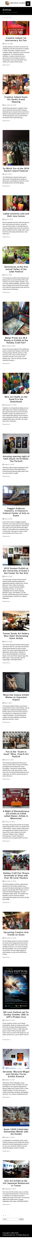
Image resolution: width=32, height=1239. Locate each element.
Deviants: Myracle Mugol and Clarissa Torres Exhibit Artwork (16, 1074)
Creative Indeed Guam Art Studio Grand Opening (16, 99)
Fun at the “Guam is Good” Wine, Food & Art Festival (16, 754)
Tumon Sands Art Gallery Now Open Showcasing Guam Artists (16, 636)
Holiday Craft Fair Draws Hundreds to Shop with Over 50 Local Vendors (16, 875)
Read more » (6, 65)
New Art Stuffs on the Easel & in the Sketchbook (16, 399)
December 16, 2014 (10, 881)
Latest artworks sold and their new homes (16, 214)
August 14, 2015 (9, 464)
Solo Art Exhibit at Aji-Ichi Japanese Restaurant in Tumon (16, 1183)
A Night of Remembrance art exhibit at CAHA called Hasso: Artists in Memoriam (16, 815)
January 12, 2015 (9, 821)
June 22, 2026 (8, 43)
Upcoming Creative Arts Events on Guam (16, 933)
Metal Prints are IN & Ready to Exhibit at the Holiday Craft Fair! (16, 340)
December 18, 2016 (10, 105)
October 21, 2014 (9, 1020)
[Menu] (28, 3)
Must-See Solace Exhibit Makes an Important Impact (16, 697)
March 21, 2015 (9, 760)
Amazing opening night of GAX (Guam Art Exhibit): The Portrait (16, 458)
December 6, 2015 (9, 346)
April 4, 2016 (8, 275)
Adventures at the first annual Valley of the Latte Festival (16, 269)
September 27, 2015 (10, 405)
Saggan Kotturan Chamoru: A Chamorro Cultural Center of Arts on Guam (16, 512)
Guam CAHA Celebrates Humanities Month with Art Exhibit (16, 1131)
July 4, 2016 (8, 174)
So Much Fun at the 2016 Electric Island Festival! (16, 169)
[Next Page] (8, 1216)
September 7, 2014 (10, 1189)
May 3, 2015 (8, 703)
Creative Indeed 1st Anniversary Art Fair (16, 39)
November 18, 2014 (10, 938)
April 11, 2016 (8, 219)
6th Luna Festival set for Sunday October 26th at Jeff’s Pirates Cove (16, 1014)
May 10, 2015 (8, 519)
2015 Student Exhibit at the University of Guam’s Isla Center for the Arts (16, 570)
